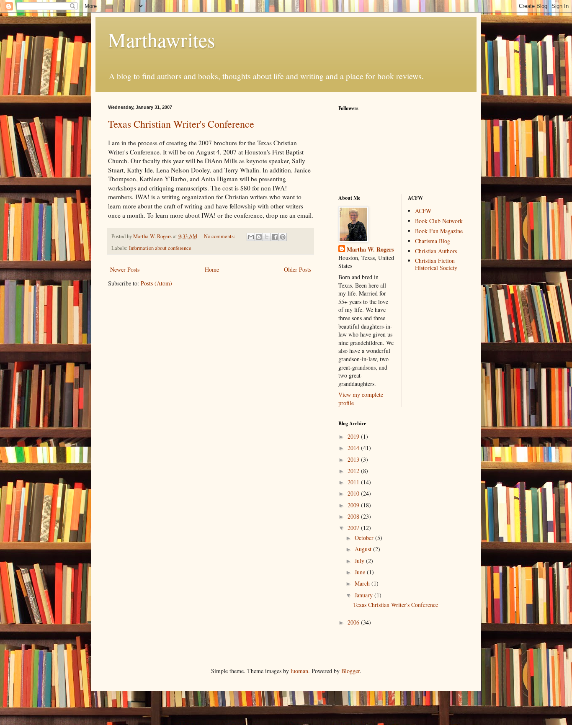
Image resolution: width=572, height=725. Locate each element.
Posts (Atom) (156, 283)
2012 (354, 471)
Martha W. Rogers (370, 249)
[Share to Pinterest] (282, 237)
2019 (354, 436)
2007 (354, 528)
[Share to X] (267, 237)
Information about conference (160, 248)
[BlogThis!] (259, 237)
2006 (354, 622)
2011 (354, 482)
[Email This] (251, 237)
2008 (354, 516)
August (364, 549)
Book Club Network (439, 221)
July (360, 561)
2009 (354, 505)
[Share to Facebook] (275, 237)
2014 (354, 448)
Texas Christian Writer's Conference (181, 124)
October (365, 538)
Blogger (350, 671)
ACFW (423, 211)
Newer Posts (124, 269)
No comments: (220, 236)
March (363, 583)
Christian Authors (436, 251)
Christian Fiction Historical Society (436, 264)
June (361, 572)
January (364, 595)
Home (212, 269)
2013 (354, 459)
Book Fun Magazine (439, 231)
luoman (299, 671)
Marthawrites (161, 39)
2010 (354, 493)
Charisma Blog (432, 241)
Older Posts (297, 269)
